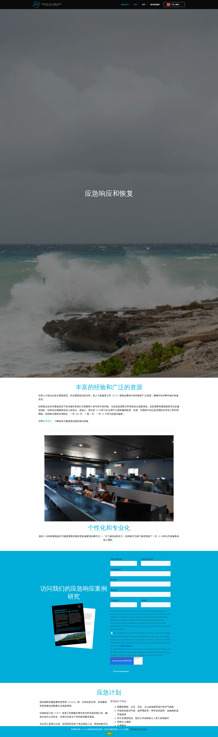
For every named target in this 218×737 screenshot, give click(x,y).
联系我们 (47, 421)
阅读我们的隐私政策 (138, 729)
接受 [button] (109, 733)
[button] (130, 4)
